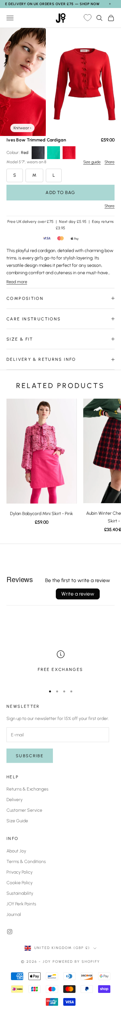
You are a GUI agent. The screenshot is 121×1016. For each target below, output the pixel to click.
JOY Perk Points (21, 904)
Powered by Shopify (76, 962)
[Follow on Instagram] (9, 931)
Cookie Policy (19, 882)
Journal (13, 914)
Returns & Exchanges (27, 789)
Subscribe (30, 755)
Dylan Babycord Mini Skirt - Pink (41, 513)
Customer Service (24, 810)
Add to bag (60, 192)
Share (110, 162)
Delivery (14, 799)
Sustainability (19, 893)
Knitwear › (22, 128)
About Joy (16, 851)
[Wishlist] (87, 17)
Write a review (77, 594)
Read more (16, 281)
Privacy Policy (19, 872)
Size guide (92, 162)
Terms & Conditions (26, 861)
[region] (60, 665)
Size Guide (17, 821)
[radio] (38, 152)
